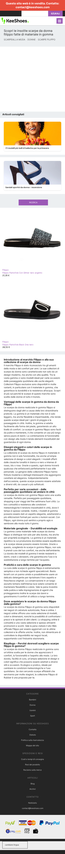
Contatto (32, 729)
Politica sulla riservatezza (32, 740)
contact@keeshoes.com (33, 7)
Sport (32, 716)
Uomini (33, 710)
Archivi (33, 789)
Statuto (32, 735)
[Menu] (59, 21)
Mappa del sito (32, 745)
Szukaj (55, 13)
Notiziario (32, 803)
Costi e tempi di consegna (32, 759)
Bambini (32, 699)
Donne (32, 705)
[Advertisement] (32, 79)
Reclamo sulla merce (32, 770)
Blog (33, 783)
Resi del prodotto (32, 764)
